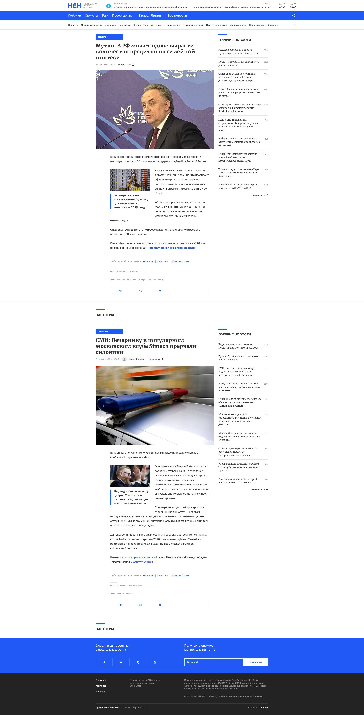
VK (166, 261)
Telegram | (177, 261)
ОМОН (120, 593)
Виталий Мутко (156, 279)
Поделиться (124, 64)
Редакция (101, 680)
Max (186, 261)
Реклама (100, 691)
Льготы (121, 279)
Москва (130, 593)
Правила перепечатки (107, 707)
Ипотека (131, 279)
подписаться (256, 662)
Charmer (264, 707)
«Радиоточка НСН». (142, 562)
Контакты (101, 685)
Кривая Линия (150, 16)
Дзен (160, 261)
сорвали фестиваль (143, 557)
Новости (148, 261)
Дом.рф (142, 279)
